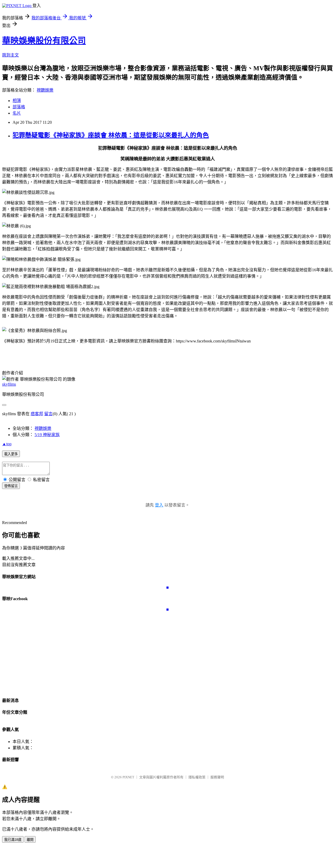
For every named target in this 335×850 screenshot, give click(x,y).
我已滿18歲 (12, 840)
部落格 (19, 107)
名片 (17, 113)
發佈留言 (11, 486)
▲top (7, 444)
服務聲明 (217, 777)
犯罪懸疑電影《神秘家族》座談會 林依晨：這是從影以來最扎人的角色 (111, 135)
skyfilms (9, 384)
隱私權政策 (196, 777)
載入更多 (11, 454)
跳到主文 (10, 55)
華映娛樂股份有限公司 (44, 40)
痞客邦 (37, 414)
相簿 (17, 100)
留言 (48, 414)
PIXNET (128, 777)
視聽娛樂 (45, 90)
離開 (30, 840)
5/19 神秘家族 (47, 434)
